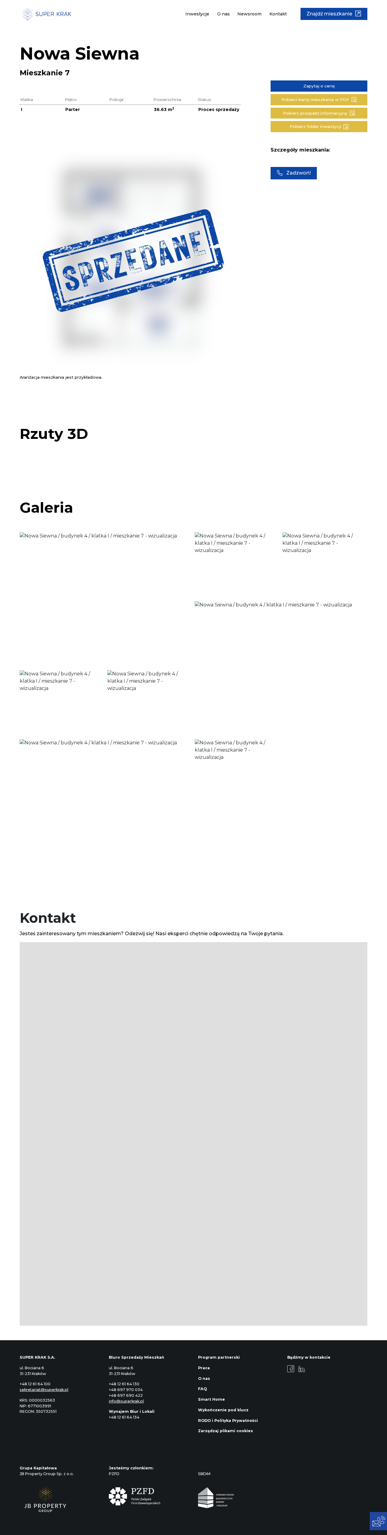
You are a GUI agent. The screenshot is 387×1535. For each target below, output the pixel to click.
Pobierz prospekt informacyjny (315, 113)
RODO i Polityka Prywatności (228, 1420)
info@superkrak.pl (126, 1401)
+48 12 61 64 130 (124, 1384)
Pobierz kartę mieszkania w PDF (315, 99)
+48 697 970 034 (126, 1389)
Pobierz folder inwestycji (315, 126)
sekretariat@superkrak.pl (44, 1389)
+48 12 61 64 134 (124, 1417)
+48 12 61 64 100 (35, 1384)
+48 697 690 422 (126, 1395)
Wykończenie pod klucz (223, 1410)
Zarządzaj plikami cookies (225, 1431)
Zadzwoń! (298, 173)
